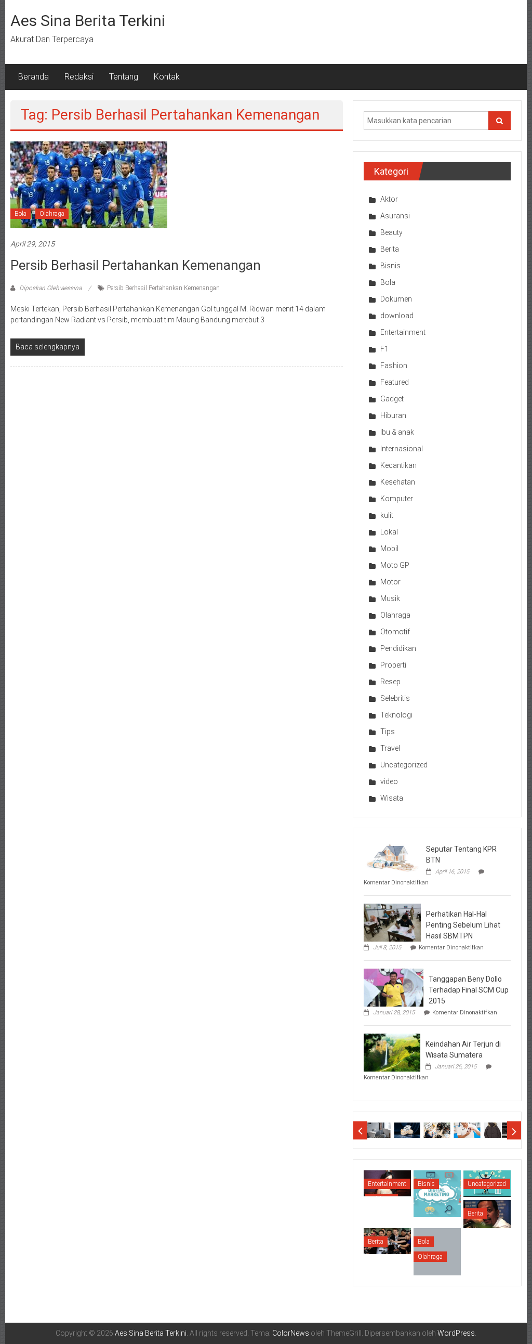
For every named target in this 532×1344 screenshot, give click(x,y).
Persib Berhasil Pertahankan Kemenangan (135, 265)
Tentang (123, 77)
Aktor (389, 199)
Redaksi (79, 77)
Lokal (389, 532)
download (397, 315)
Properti (393, 665)
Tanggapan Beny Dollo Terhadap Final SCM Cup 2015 (469, 990)
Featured (394, 382)
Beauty (391, 232)
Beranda (33, 77)
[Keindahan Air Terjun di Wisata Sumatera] (392, 1052)
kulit (386, 515)
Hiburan (393, 415)
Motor (390, 582)
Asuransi (395, 216)
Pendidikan (398, 648)
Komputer (396, 498)
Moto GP (394, 565)
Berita (389, 249)
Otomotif (395, 632)
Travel (390, 748)
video (389, 781)
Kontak (167, 77)
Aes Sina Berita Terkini (87, 20)
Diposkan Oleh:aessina (50, 288)
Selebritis (395, 698)
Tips (387, 731)
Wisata (391, 798)
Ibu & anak (397, 432)
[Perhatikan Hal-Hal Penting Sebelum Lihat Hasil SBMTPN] (392, 922)
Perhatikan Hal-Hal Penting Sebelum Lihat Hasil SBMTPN (463, 925)
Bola (20, 213)
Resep (390, 681)
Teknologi (396, 715)
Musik (390, 598)
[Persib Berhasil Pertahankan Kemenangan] (88, 184)
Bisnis (390, 266)
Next (514, 1130)
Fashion (393, 365)
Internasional (401, 449)
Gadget (392, 399)
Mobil (389, 548)
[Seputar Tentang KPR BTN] (392, 857)
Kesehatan (397, 482)
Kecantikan (398, 465)
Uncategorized (404, 765)
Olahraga (51, 213)
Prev (360, 1130)
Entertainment (402, 332)
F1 (384, 349)
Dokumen (396, 299)
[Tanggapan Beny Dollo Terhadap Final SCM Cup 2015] (393, 987)
